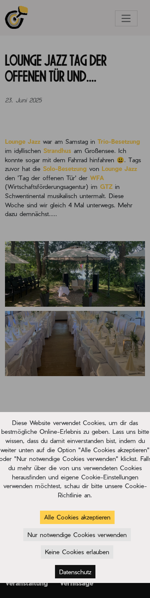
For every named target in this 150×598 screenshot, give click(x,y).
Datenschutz (75, 571)
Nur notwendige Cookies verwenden (77, 534)
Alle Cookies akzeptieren (77, 517)
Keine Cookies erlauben (77, 551)
